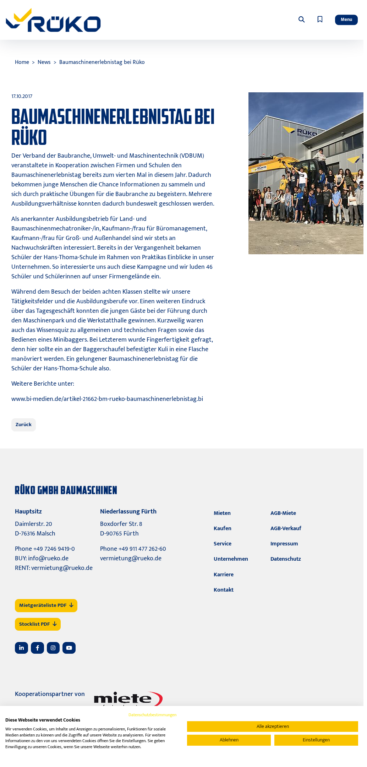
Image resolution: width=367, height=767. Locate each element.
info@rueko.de (48, 558)
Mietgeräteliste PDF (42, 605)
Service (222, 544)
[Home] (53, 20)
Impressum (284, 544)
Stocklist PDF (34, 624)
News (44, 62)
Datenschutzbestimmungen (152, 714)
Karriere (224, 575)
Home (22, 62)
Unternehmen (231, 559)
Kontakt (224, 590)
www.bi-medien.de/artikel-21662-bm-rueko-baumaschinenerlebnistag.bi (107, 399)
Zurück (24, 424)
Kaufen (222, 528)
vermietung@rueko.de (62, 568)
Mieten (222, 513)
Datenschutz (285, 559)
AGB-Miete (283, 513)
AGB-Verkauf (285, 528)
